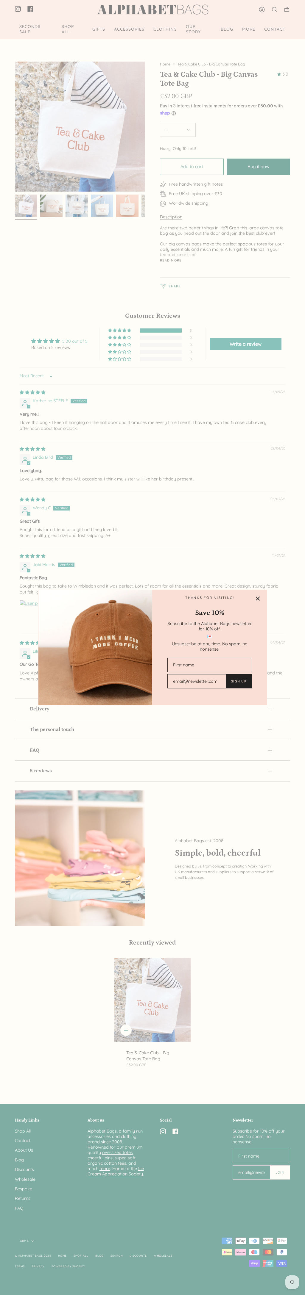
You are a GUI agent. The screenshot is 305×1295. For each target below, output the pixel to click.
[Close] (258, 599)
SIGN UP (238, 681)
